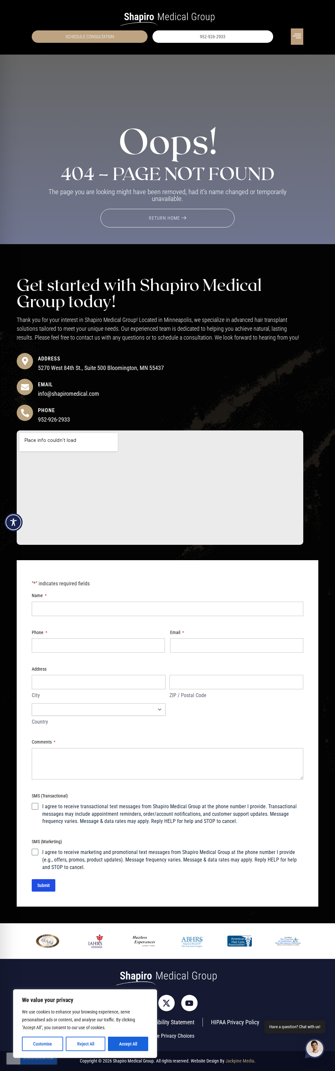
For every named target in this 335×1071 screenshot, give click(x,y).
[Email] (25, 387)
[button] (297, 36)
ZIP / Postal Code (187, 695)
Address (49, 359)
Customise (42, 1043)
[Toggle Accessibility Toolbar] (13, 522)
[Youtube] (189, 1003)
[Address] (25, 361)
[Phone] (25, 413)
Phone (46, 410)
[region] (85, 1023)
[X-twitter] (166, 1003)
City (36, 695)
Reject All (85, 1043)
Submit (43, 885)
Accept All (128, 1043)
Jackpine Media (239, 1060)
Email (45, 384)
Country (40, 722)
